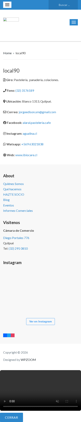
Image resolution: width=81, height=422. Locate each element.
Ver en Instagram (40, 321)
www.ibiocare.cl (26, 155)
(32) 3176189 (25, 90)
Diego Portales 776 (16, 238)
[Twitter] (9, 335)
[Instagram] (13, 335)
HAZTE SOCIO (13, 194)
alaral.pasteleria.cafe (37, 122)
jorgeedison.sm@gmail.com (37, 112)
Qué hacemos (12, 189)
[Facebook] (5, 335)
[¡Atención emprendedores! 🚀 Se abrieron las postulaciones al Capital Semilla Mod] (15, 279)
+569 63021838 (32, 144)
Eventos (8, 205)
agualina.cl (30, 133)
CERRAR (11, 417)
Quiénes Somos (13, 184)
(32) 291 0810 (18, 248)
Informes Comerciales (18, 210)
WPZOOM (28, 359)
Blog (6, 200)
